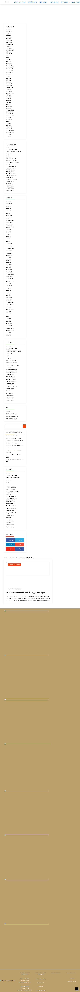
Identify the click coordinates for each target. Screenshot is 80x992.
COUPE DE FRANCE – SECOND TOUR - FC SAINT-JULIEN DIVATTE (14, 438)
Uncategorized (9, 186)
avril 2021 (8, 123)
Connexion (8, 411)
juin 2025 (8, 55)
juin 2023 (8, 99)
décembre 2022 (10, 110)
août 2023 (8, 95)
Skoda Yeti (8, 183)
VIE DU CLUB (10, 188)
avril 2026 (8, 37)
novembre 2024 (10, 69)
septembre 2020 (10, 132)
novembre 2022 (10, 112)
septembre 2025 (10, 50)
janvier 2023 (9, 108)
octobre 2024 (9, 70)
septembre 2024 (10, 72)
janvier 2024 (9, 85)
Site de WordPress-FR (12, 418)
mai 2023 (8, 100)
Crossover (8, 156)
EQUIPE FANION (11, 158)
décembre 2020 (10, 130)
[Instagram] (54, 983)
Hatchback (8, 164)
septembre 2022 (10, 115)
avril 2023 (8, 102)
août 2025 (8, 52)
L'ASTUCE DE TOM (11, 166)
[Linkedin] (58, 979)
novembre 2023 (10, 89)
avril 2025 (8, 59)
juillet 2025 (9, 54)
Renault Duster (10, 181)
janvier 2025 (9, 65)
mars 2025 (8, 61)
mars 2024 (8, 82)
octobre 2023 (9, 91)
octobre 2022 (9, 114)
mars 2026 (8, 39)
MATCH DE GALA (11, 173)
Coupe (7, 155)
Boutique (8, 147)
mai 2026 (8, 35)
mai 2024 (8, 78)
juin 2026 (8, 33)
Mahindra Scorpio (10, 171)
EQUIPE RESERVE (11, 160)
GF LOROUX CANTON (12, 162)
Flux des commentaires (12, 416)
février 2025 (9, 63)
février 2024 (9, 84)
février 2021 (9, 127)
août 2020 (8, 134)
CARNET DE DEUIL (12, 149)
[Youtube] (58, 983)
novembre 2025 (10, 46)
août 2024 (8, 74)
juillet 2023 (9, 97)
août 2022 (8, 117)
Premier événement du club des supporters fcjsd (25, 593)
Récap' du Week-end (11, 179)
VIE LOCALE (10, 190)
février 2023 (9, 106)
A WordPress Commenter (12, 450)
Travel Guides (9, 185)
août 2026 (8, 29)
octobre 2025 (9, 48)
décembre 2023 (10, 87)
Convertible (9, 153)
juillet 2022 (9, 119)
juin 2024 (8, 76)
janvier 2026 (9, 42)
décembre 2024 (10, 67)
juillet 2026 (9, 31)
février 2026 (9, 40)
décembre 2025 (10, 44)
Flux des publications (11, 414)
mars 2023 (8, 104)
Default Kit (9, 452)
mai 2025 (8, 57)
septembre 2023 (10, 93)
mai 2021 (8, 121)
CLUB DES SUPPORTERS (13, 151)
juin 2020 (8, 136)
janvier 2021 (9, 129)
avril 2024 (8, 80)
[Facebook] (54, 979)
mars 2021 (8, 125)
